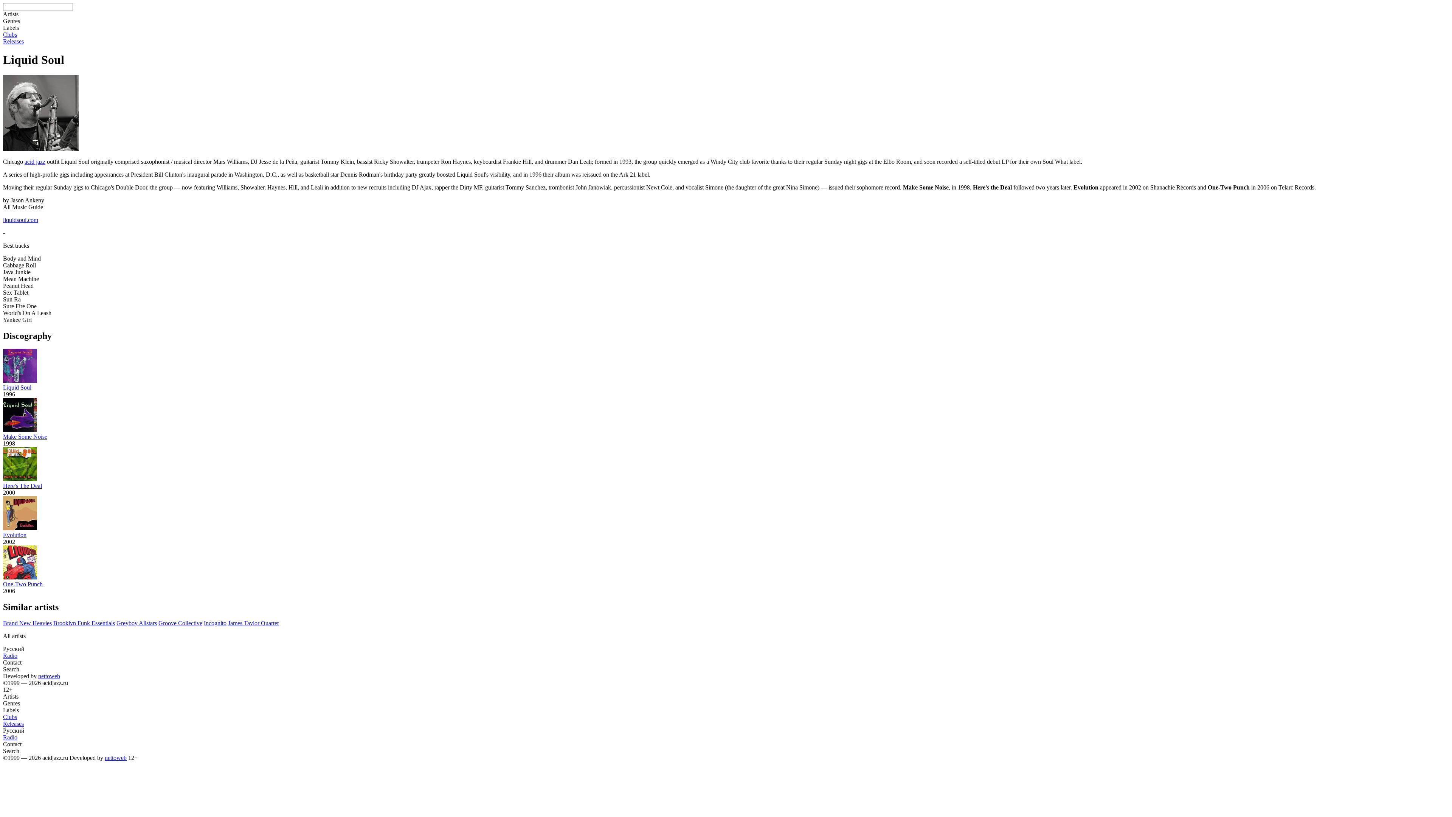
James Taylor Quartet (253, 623)
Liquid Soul (17, 387)
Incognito (215, 623)
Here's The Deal (22, 486)
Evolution (14, 535)
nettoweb (49, 676)
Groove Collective (180, 623)
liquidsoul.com (20, 220)
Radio (10, 655)
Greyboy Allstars (136, 623)
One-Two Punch (23, 584)
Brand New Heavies (27, 623)
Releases (13, 41)
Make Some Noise (25, 436)
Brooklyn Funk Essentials (84, 623)
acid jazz (35, 161)
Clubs (10, 34)
